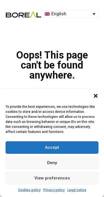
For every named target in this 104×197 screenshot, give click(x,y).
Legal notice (76, 190)
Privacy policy (54, 190)
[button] (95, 96)
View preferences (52, 178)
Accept (52, 147)
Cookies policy (29, 190)
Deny (52, 162)
